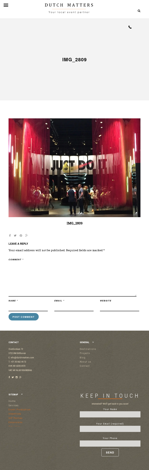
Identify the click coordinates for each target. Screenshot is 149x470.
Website (105, 300)
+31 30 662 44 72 (130, 27)
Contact (85, 366)
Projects (85, 353)
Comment (16, 259)
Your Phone (110, 438)
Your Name (110, 409)
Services (14, 405)
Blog (83, 357)
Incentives (15, 413)
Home (12, 401)
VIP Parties (16, 418)
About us (85, 361)
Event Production (20, 409)
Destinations (88, 349)
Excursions (16, 422)
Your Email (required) (110, 423)
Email (59, 300)
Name (13, 300)
